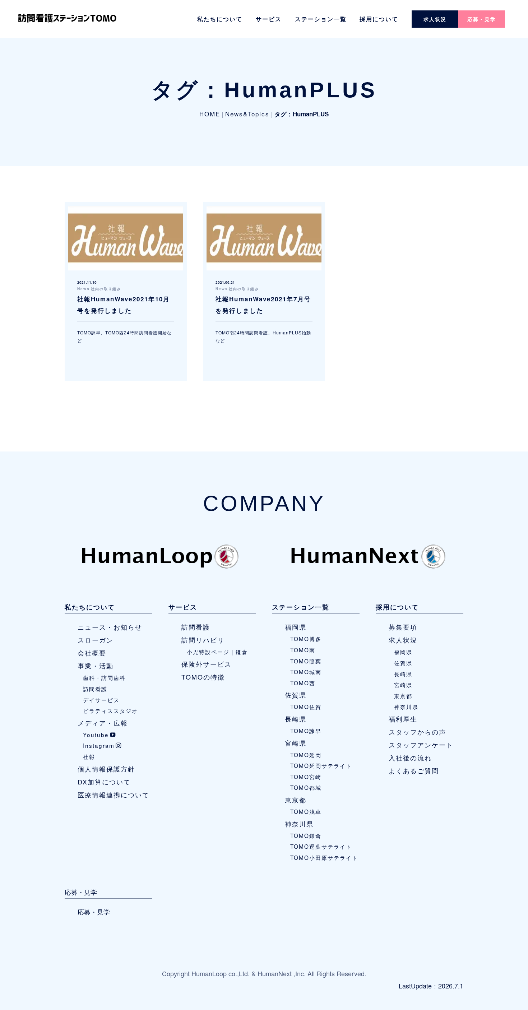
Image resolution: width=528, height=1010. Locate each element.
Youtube (96, 734)
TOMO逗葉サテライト (321, 846)
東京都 (295, 799)
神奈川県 (299, 823)
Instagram (99, 745)
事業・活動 (96, 665)
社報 (89, 756)
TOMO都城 (305, 787)
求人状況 (434, 19)
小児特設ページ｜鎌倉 (217, 651)
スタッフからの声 (417, 731)
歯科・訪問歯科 (104, 677)
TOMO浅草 (305, 811)
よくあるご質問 (414, 770)
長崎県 (295, 718)
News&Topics (247, 113)
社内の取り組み (106, 288)
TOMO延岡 (305, 755)
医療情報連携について (113, 794)
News (83, 288)
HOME (209, 113)
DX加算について (104, 781)
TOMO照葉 (305, 661)
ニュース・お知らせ (110, 626)
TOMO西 (302, 683)
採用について (379, 19)
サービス (269, 19)
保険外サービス (206, 663)
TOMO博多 (305, 639)
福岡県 (295, 626)
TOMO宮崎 (305, 776)
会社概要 (92, 652)
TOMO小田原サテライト (324, 857)
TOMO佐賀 (305, 706)
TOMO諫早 (305, 731)
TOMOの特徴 (203, 676)
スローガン (96, 639)
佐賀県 (295, 694)
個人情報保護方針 (106, 768)
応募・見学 (481, 19)
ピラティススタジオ (110, 710)
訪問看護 (95, 688)
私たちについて (219, 19)
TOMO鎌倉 (305, 835)
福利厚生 (403, 718)
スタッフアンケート (421, 744)
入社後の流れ (410, 757)
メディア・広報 (103, 722)
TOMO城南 (305, 672)
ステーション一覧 (321, 19)
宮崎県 (295, 742)
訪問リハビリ (202, 639)
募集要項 (403, 626)
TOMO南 (302, 650)
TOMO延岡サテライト (321, 765)
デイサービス (101, 700)
